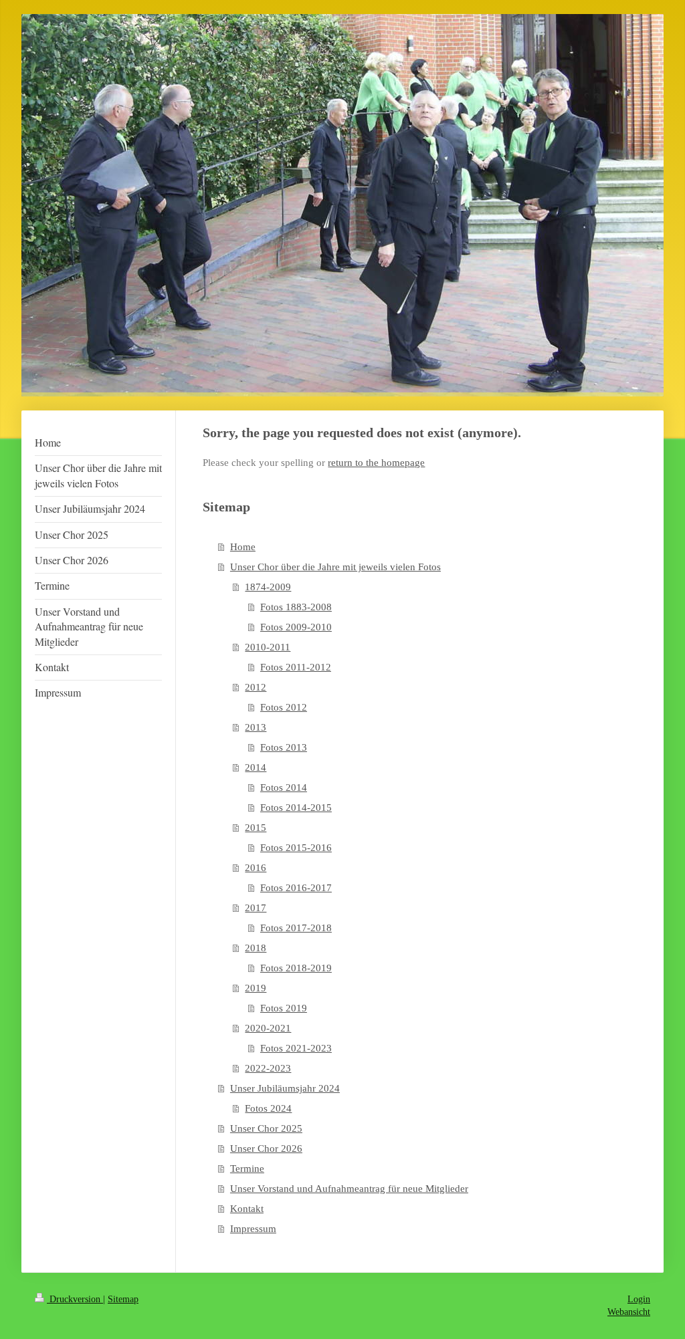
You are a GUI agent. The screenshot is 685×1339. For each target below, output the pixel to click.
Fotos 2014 (283, 787)
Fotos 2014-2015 (296, 807)
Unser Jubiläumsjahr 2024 (285, 1088)
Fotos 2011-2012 (295, 667)
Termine (247, 1168)
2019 (255, 988)
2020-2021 (268, 1028)
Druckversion (75, 1299)
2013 (255, 727)
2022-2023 (268, 1068)
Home (243, 546)
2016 (255, 867)
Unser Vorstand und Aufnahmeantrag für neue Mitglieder (349, 1188)
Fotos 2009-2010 (296, 627)
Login (638, 1299)
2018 (255, 948)
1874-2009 (268, 587)
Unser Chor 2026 (266, 1148)
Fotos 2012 (283, 707)
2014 (255, 767)
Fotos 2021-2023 (296, 1048)
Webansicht (628, 1312)
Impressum (253, 1228)
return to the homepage (376, 462)
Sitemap (123, 1299)
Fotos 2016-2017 (296, 887)
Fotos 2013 (283, 747)
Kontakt (247, 1208)
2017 (255, 907)
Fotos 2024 (268, 1108)
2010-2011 (267, 647)
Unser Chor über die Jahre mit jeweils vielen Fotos (335, 567)
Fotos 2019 (283, 1008)
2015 (255, 827)
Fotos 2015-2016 (296, 847)
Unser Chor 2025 (266, 1128)
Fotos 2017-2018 (296, 928)
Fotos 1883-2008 (296, 607)
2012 (255, 687)
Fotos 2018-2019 (296, 968)
